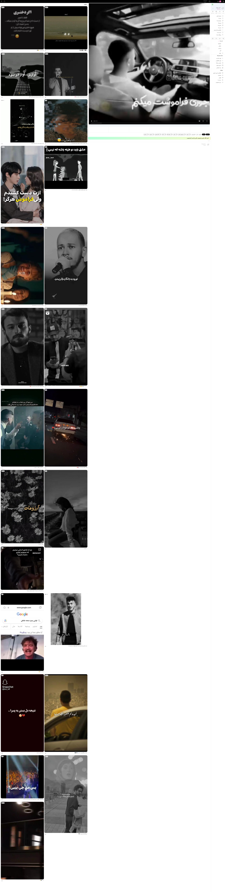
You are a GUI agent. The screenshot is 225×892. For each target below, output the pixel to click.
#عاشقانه (207, 134)
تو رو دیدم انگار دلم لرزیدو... (82, 305)
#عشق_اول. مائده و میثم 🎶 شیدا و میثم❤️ (37, 386)
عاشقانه (219, 43)
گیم (220, 50)
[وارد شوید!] (212, 8)
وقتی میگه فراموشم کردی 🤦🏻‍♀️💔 (82, 467)
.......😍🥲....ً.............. (40, 224)
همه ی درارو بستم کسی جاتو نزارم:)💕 (81, 96)
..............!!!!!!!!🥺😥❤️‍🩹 (83, 386)
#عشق (200, 134)
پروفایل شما (219, 34)
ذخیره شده (219, 32)
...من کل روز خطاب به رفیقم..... (38, 467)
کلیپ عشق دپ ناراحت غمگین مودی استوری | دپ (79, 143)
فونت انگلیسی (218, 60)
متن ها (220, 18)
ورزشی (219, 48)
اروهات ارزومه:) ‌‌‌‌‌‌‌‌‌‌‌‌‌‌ (41, 544)
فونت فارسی (218, 58)
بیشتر (220, 53)
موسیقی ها (219, 20)
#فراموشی (193, 134)
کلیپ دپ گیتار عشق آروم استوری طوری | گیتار (36, 96)
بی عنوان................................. (81, 548)
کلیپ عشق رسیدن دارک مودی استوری (37, 143)
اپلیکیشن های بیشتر (217, 30)
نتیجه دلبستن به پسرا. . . (40, 752)
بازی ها (219, 27)
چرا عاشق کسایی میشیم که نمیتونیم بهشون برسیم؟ (35, 590)
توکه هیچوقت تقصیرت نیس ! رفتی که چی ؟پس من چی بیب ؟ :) (34, 799)
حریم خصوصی (218, 82)
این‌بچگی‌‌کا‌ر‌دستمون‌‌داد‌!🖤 (83, 833)
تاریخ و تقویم (218, 65)
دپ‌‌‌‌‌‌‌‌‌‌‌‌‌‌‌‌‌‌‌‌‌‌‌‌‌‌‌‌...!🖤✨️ (42, 880)
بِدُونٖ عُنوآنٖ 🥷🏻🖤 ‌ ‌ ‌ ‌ (83, 50)
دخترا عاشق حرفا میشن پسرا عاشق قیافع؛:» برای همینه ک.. (77, 645)
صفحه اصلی (219, 16)
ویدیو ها (219, 23)
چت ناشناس (219, 67)
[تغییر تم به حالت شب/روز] (212, 4)
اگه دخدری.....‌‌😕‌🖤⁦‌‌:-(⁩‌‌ (40, 50)
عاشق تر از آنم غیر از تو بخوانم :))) (38, 305)
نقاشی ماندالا (218, 63)
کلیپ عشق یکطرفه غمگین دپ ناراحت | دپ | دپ (79, 189)
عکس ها (219, 25)
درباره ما (219, 80)
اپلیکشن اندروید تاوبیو (217, 73)
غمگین (220, 46)
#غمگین (203, 134)
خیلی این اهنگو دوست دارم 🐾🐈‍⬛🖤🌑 (81, 752)
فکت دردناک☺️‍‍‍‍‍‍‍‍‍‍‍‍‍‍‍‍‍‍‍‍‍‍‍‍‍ (41, 671)
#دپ (197, 134)
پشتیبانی (219, 75)
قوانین (220, 77)
